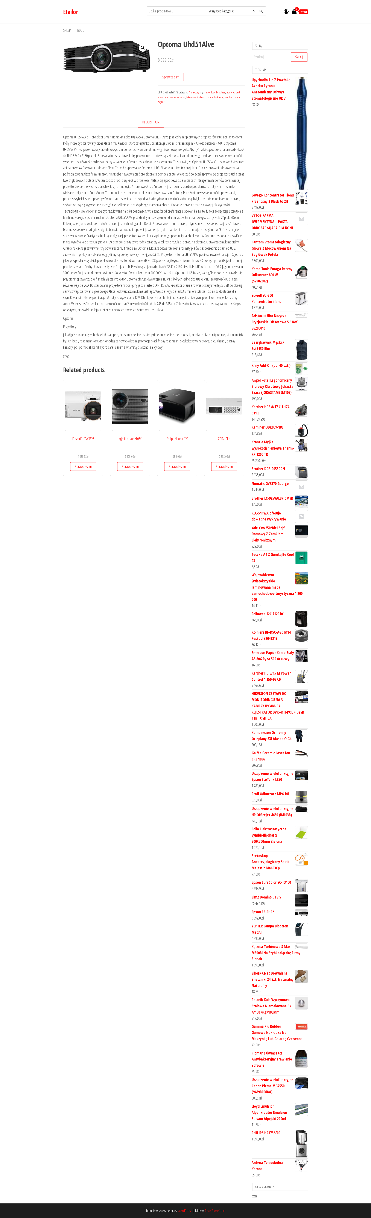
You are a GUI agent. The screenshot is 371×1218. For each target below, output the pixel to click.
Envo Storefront (215, 1210)
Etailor (70, 12)
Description (150, 121)
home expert (233, 92)
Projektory (194, 92)
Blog (81, 30)
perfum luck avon (215, 97)
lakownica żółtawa (195, 97)
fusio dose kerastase (215, 92)
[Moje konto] (286, 11)
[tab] (154, 122)
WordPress (185, 1210)
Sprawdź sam (170, 77)
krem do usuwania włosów (171, 97)
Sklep (67, 30)
